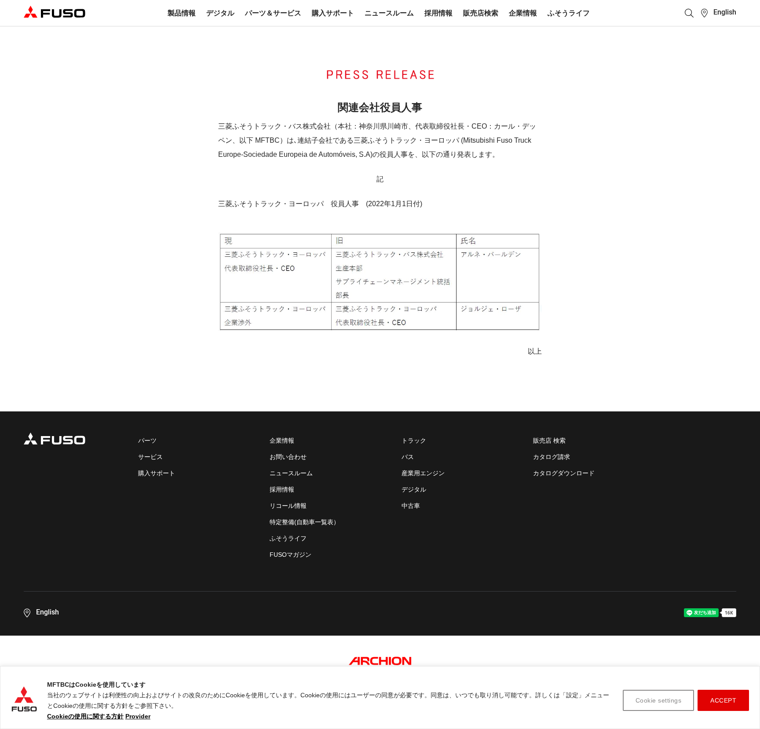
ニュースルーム (389, 13)
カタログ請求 (551, 456)
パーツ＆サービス (273, 13)
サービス (150, 456)
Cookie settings (659, 700)
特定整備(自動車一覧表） (305, 521)
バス (408, 456)
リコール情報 (288, 505)
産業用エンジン (423, 473)
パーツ (147, 440)
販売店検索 (480, 13)
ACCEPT (723, 700)
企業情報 (523, 13)
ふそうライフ (569, 13)
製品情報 (182, 13)
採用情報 (438, 13)
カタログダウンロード (564, 473)
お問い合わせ (288, 456)
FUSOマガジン (290, 554)
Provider (137, 716)
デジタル (220, 13)
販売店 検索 (549, 440)
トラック (414, 440)
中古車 (411, 505)
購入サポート (333, 13)
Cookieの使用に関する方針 (85, 716)
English (724, 12)
